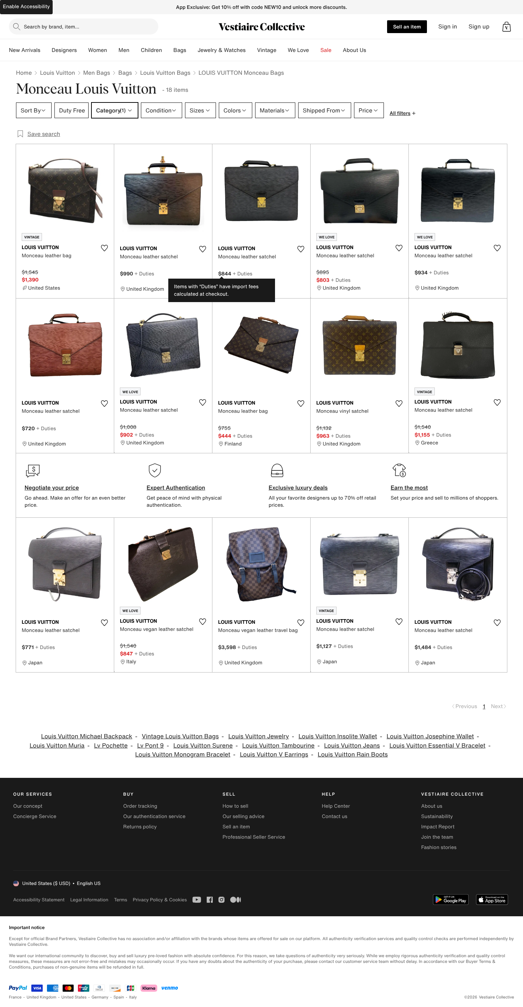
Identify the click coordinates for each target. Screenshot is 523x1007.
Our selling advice (243, 816)
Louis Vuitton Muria (57, 745)
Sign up (479, 26)
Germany (100, 997)
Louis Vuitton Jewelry (258, 736)
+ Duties (144, 273)
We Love (298, 50)
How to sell (235, 806)
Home (24, 72)
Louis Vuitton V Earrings (274, 754)
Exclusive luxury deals (298, 487)
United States (74, 997)
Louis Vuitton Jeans (352, 745)
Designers (64, 50)
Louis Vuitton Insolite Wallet (338, 736)
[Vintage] (282, 50)
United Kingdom (42, 997)
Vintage (266, 50)
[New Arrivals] (46, 50)
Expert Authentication (176, 487)
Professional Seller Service (253, 837)
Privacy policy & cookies (160, 899)
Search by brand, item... (51, 26)
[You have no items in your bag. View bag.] (507, 27)
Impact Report (438, 827)
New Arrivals (24, 50)
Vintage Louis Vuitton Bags (180, 736)
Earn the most (409, 487)
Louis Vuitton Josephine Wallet (430, 736)
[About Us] (372, 50)
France (15, 997)
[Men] (135, 50)
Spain (118, 997)
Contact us (335, 816)
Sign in (447, 26)
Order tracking (140, 806)
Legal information (89, 899)
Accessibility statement (38, 899)
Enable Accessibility (26, 6)
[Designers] (82, 50)
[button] (507, 27)
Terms (120, 899)
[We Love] (315, 50)
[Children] (167, 50)
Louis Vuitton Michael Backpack (86, 736)
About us (431, 806)
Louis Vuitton (57, 72)
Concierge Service (34, 816)
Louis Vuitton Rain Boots (353, 754)
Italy (133, 997)
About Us (354, 50)
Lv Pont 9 (150, 745)
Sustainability (437, 816)
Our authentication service (154, 816)
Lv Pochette (110, 745)
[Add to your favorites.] (104, 248)
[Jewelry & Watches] (251, 50)
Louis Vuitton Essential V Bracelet (437, 745)
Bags (125, 72)
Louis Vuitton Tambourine (278, 745)
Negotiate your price (52, 487)
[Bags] (192, 50)
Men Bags (96, 72)
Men (124, 50)
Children (151, 50)
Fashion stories (438, 847)
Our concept (27, 806)
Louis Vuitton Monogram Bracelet (182, 754)
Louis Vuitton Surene (203, 745)
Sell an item (407, 26)
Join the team (437, 837)
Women (97, 50)
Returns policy (140, 827)
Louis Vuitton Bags (165, 72)
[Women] (113, 50)
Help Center (336, 806)
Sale (326, 50)
